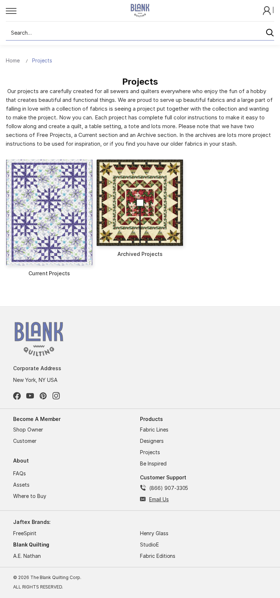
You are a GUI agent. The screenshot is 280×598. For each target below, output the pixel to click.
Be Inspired (153, 463)
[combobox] (140, 33)
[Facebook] (17, 396)
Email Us (159, 499)
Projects (150, 452)
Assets (21, 485)
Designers (152, 441)
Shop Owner (28, 429)
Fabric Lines (154, 429)
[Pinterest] (43, 396)
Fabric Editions (157, 556)
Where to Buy (29, 496)
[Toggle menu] (60, 10)
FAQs (19, 473)
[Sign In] (267, 10)
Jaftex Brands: (32, 522)
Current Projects (49, 273)
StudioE (149, 544)
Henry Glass (154, 533)
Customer (24, 441)
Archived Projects (139, 254)
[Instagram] (56, 396)
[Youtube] (30, 396)
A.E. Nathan (27, 556)
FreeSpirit (24, 533)
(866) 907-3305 (168, 488)
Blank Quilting (31, 544)
